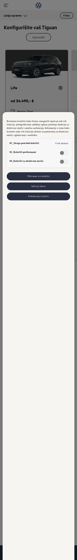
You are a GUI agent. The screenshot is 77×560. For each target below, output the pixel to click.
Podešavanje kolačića (38, 196)
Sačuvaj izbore (38, 186)
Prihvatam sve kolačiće (38, 176)
